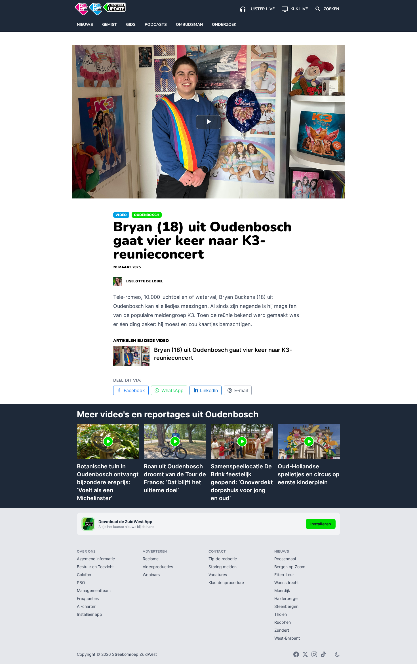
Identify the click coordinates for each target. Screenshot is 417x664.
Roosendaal (285, 558)
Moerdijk (282, 590)
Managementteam (94, 590)
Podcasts (156, 24)
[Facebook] (296, 654)
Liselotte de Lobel (144, 281)
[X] (305, 654)
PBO (81, 582)
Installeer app (89, 614)
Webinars (151, 574)
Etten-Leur (284, 574)
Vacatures (217, 574)
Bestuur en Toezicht (95, 566)
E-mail (241, 390)
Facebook (134, 390)
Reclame (151, 558)
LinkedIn (209, 390)
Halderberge (286, 598)
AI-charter (86, 606)
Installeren (320, 523)
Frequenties (88, 598)
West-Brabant (287, 638)
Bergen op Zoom (289, 566)
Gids (131, 24)
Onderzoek (224, 24)
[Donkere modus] (337, 654)
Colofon (84, 574)
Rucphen (282, 622)
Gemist (109, 24)
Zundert (281, 630)
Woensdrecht (286, 582)
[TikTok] (323, 654)
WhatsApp (172, 390)
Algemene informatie (96, 558)
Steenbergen (286, 606)
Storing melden (222, 566)
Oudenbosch (146, 215)
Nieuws (85, 24)
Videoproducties (158, 566)
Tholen (280, 614)
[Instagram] (314, 654)
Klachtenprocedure (226, 582)
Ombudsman (189, 24)
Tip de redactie (222, 558)
